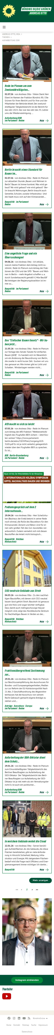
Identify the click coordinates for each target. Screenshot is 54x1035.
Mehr (42, 121)
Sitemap (25, 1025)
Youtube (7, 989)
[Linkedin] (19, 1018)
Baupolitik (10, 201)
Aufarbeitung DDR (11, 40)
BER (6, 455)
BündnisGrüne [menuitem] (39, 1018)
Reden (22, 120)
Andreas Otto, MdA (11, 34)
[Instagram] (14, 1018)
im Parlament (11, 120)
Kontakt (16, 1025)
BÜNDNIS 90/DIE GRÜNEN (36, 9)
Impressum (43, 1025)
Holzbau (20, 539)
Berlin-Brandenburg (19, 455)
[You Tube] (24, 1018)
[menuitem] (8, 1025)
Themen (6, 37)
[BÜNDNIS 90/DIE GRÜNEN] (9, 11)
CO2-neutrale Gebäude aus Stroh (23, 590)
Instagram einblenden (27, 980)
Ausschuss (19, 705)
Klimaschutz (10, 541)
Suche (33, 1025)
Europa (28, 705)
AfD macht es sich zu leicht (19, 424)
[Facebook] (9, 1018)
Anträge (8, 705)
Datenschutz (27, 1031)
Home (8, 1025)
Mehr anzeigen (40, 880)
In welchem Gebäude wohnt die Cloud (25, 841)
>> (37, 889)
